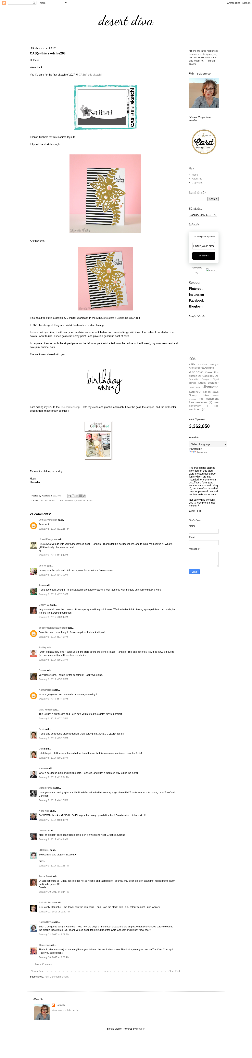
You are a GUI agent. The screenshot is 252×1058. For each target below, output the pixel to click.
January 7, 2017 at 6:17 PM (53, 800)
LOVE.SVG (194, 387)
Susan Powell (46, 788)
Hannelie (61, 1005)
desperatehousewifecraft (53, 627)
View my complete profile (65, 1010)
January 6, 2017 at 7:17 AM (53, 594)
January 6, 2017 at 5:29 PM (53, 679)
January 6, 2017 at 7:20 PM (53, 718)
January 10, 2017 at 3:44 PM (54, 892)
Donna (42, 670)
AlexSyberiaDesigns (201, 367)
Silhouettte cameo (84, 500)
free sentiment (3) (204, 404)
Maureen (44, 945)
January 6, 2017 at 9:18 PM (53, 757)
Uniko (205, 395)
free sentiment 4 (67, 500)
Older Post (174, 971)
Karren (43, 768)
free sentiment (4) (204, 407)
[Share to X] (77, 496)
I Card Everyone (48, 539)
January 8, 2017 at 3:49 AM (53, 839)
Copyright (197, 182)
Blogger (140, 1028)
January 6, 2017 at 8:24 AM (53, 617)
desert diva (126, 20)
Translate (202, 452)
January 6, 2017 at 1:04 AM (53, 555)
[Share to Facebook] (80, 496)
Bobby (42, 647)
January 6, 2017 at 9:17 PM (53, 738)
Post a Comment (44, 964)
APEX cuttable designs (204, 364)
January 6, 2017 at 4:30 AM (53, 574)
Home (106, 971)
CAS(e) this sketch (90, 74)
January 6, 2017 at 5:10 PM (53, 659)
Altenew (196, 372)
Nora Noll (44, 810)
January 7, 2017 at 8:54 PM (53, 820)
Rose (42, 585)
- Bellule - (44, 850)
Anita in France (47, 902)
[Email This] (69, 496)
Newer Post (37, 971)
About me (197, 178)
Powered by (197, 270)
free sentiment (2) (200, 402)
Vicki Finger (45, 709)
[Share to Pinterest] (84, 496)
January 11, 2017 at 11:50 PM (54, 911)
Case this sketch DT (48, 500)
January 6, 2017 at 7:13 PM (53, 699)
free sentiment (209, 398)
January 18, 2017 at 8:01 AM (54, 957)
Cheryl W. (44, 605)
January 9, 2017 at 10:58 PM (54, 865)
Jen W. (42, 565)
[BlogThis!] (73, 496)
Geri (41, 729)
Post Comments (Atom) (56, 976)
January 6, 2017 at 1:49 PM (53, 637)
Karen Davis (46, 922)
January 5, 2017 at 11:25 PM (54, 528)
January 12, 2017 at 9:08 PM (54, 934)
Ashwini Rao (46, 690)
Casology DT (210, 375)
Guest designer (208, 382)
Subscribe (204, 255)
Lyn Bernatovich (48, 520)
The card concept (70, 407)
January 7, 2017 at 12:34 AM (54, 777)
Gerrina (43, 830)
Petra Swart (45, 876)
